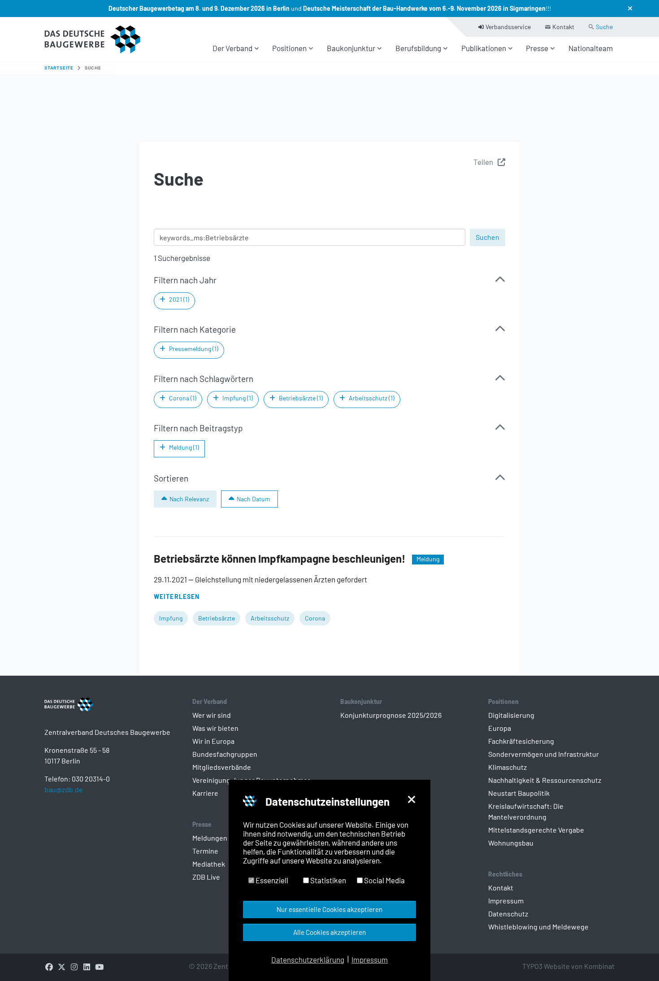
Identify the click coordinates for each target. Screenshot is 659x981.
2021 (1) (179, 299)
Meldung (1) (184, 447)
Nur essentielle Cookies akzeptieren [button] (329, 909)
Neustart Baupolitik (519, 793)
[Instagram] (73, 966)
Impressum (506, 900)
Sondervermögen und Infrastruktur (543, 754)
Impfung (170, 618)
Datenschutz (508, 913)
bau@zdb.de (63, 789)
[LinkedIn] (86, 966)
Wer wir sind (211, 715)
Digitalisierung (511, 715)
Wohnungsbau (510, 842)
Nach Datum (253, 499)
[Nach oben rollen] (636, 958)
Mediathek (208, 863)
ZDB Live (206, 876)
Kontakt (500, 887)
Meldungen (209, 837)
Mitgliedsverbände (221, 767)
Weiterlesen (176, 596)
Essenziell (271, 880)
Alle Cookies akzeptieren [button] (329, 932)
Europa (499, 728)
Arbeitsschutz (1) (372, 398)
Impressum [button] (369, 959)
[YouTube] (99, 966)
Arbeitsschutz (270, 618)
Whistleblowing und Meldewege (538, 926)
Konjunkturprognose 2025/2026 (391, 715)
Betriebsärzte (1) (301, 398)
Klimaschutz (507, 767)
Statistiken (327, 880)
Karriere (205, 793)
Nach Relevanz (189, 499)
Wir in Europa (213, 741)
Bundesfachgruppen (224, 754)
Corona (315, 618)
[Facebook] (48, 966)
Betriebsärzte (216, 618)
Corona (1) (182, 398)
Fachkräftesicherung (521, 741)
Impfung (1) (237, 398)
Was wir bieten (215, 728)
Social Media (384, 880)
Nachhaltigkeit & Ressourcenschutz (544, 780)
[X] (61, 966)
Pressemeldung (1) (193, 348)
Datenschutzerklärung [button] (307, 959)
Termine (205, 850)
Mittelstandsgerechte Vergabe (536, 829)
